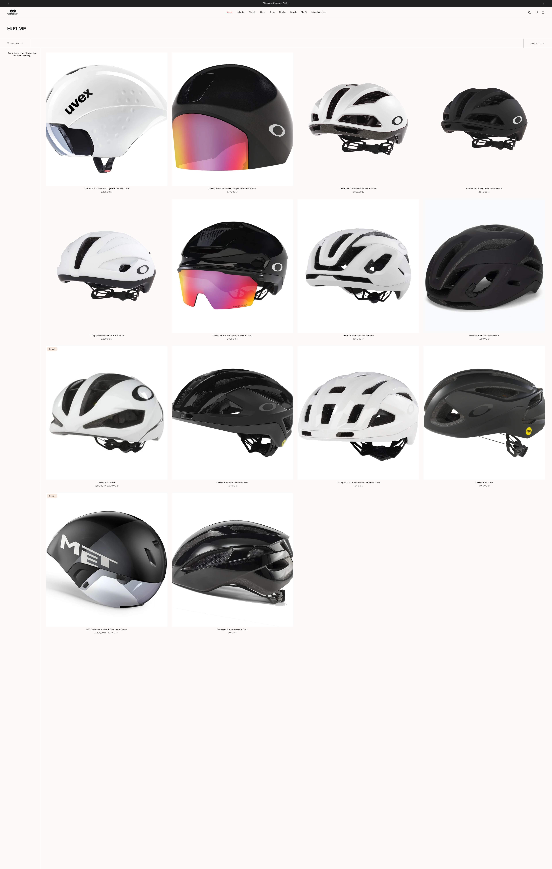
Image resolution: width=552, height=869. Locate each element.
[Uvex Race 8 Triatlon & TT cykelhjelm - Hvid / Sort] (106, 119)
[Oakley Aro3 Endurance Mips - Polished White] (358, 413)
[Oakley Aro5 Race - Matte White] (358, 266)
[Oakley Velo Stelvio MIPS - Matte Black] (484, 119)
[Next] (543, 3)
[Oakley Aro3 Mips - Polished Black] (232, 413)
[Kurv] (543, 12)
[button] (252, 12)
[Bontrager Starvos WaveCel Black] (232, 560)
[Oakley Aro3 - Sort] (484, 413)
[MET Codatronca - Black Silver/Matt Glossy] (106, 560)
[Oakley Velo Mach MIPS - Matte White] (106, 266)
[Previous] (8, 3)
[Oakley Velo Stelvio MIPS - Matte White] (358, 119)
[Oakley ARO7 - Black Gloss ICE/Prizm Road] (232, 266)
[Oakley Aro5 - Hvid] (106, 413)
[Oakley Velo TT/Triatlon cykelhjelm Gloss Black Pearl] (232, 119)
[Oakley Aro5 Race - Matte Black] (484, 266)
